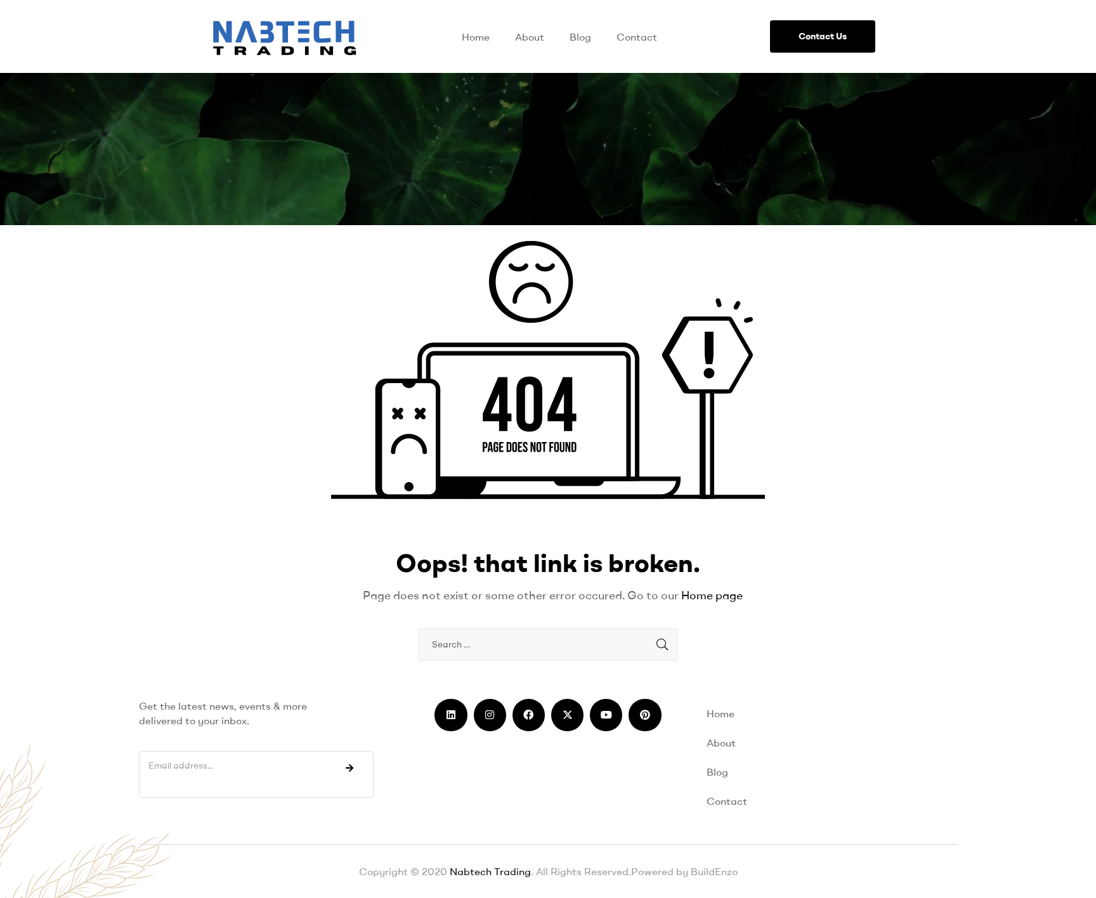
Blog (580, 36)
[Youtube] (606, 715)
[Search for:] (548, 643)
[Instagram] (490, 715)
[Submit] (349, 768)
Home (476, 36)
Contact (636, 36)
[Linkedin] (450, 715)
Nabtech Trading (489, 871)
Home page (712, 595)
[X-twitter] (567, 715)
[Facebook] (528, 715)
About (529, 36)
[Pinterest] (645, 715)
